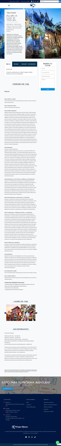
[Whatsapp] (36, 1)
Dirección (8, 402)
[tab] (8, 64)
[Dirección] (4, 402)
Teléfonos (8, 414)
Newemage (45, 444)
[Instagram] (34, 1)
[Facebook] (32, 1)
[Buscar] (60, 1)
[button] (9, 5)
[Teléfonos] (4, 414)
